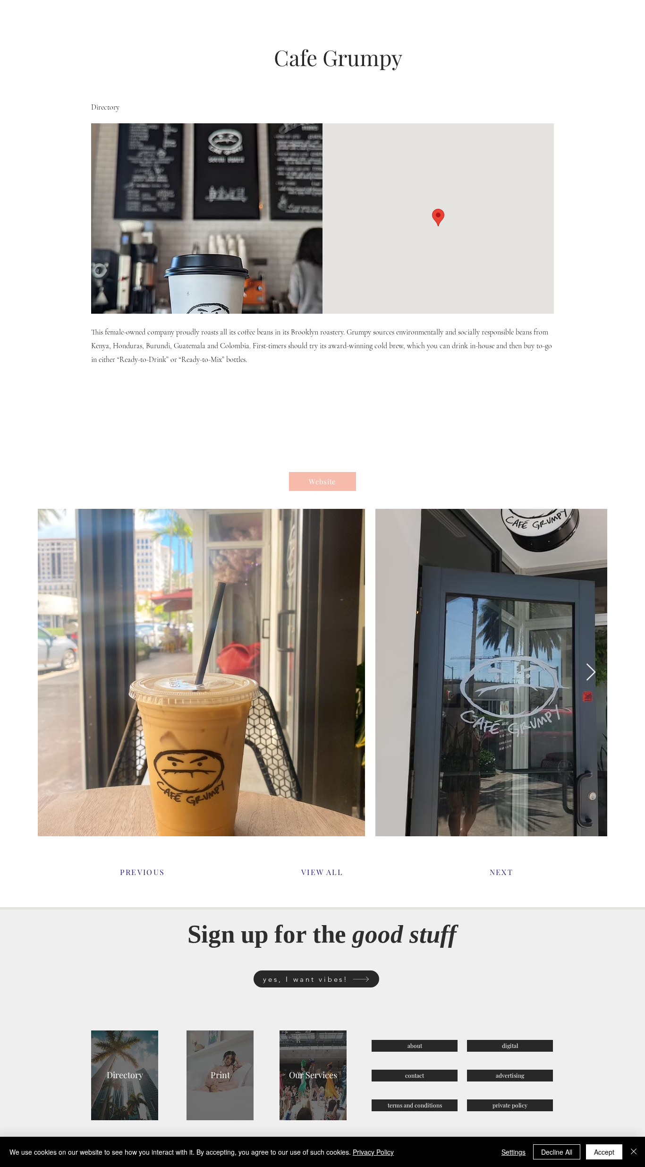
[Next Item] (591, 672)
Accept (604, 1152)
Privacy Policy (373, 1152)
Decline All (556, 1152)
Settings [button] (513, 1152)
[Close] (633, 1151)
